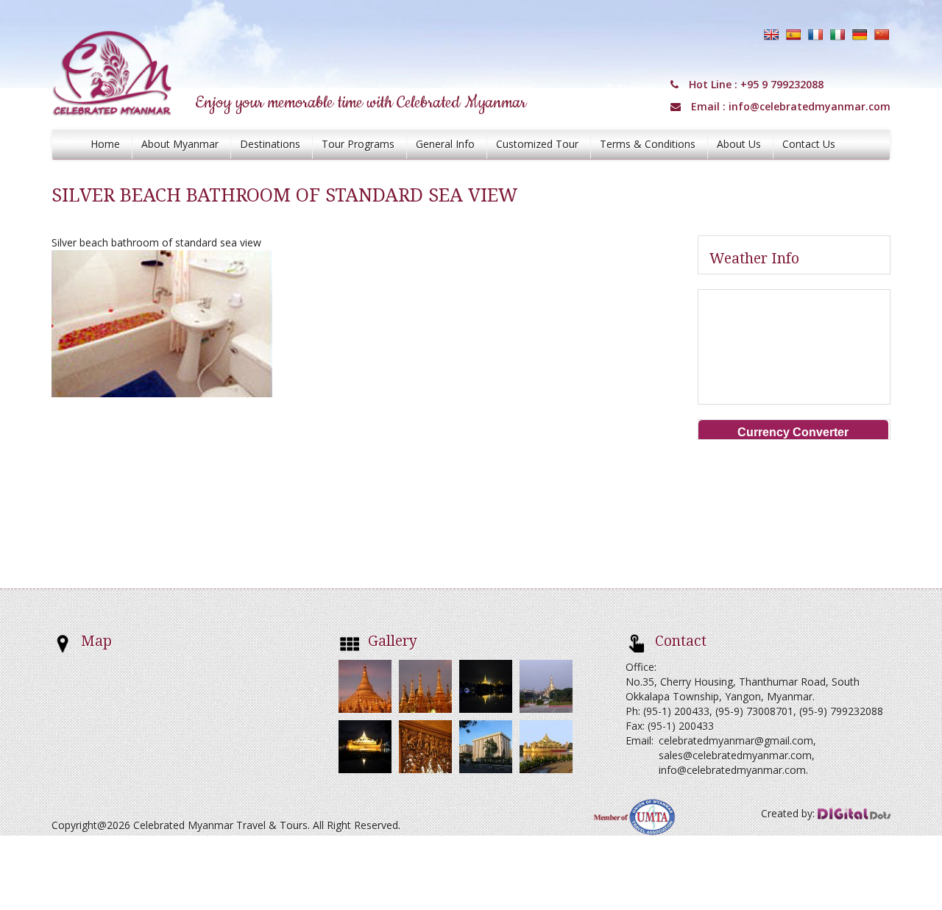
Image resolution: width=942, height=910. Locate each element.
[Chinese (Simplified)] (881, 34)
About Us (739, 144)
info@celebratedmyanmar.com (809, 106)
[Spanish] (793, 34)
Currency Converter (793, 432)
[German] (859, 34)
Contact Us (808, 144)
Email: (640, 740)
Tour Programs (358, 144)
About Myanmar (180, 144)
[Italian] (837, 34)
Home (105, 144)
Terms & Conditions (647, 144)
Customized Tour (537, 144)
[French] (815, 34)
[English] (771, 34)
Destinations (270, 144)
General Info (445, 144)
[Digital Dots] (854, 813)
